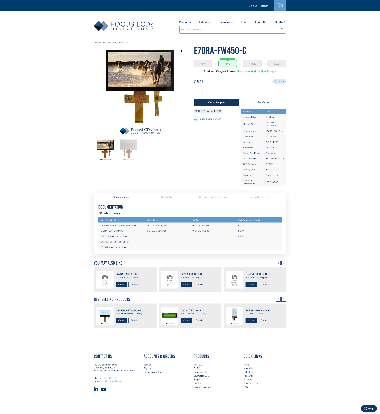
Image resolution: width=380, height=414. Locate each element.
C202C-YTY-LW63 (191, 310)
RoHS (241, 225)
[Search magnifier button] (282, 29)
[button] (181, 51)
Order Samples (216, 102)
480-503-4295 (110, 377)
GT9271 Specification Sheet (114, 247)
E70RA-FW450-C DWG (112, 230)
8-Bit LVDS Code (200, 230)
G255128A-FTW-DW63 (128, 310)
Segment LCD (201, 379)
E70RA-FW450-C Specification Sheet (119, 225)
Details (134, 284)
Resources (226, 22)
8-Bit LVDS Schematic (157, 230)
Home (97, 42)
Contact (280, 22)
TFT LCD (106, 42)
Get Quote (263, 102)
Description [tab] (167, 197)
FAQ (245, 386)
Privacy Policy (250, 383)
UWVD (197, 383)
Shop (244, 22)
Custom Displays (202, 386)
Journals (247, 379)
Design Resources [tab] (258, 197)
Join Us (253, 5)
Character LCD (201, 375)
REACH (241, 230)
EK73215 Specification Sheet (114, 236)
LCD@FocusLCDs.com (112, 380)
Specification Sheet (210, 118)
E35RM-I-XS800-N (256, 273)
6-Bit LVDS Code (200, 225)
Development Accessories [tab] (213, 197)
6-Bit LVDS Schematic (157, 225)
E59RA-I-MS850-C (126, 273)
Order (121, 284)
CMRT (241, 236)
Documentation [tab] (121, 197)
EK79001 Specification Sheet (115, 241)
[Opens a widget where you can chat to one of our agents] (369, 409)
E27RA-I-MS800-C (191, 273)
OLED (197, 368)
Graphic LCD (200, 372)
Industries (205, 22)
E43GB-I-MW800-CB (258, 310)
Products (185, 22)
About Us (260, 22)
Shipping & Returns (153, 372)
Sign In (264, 5)
